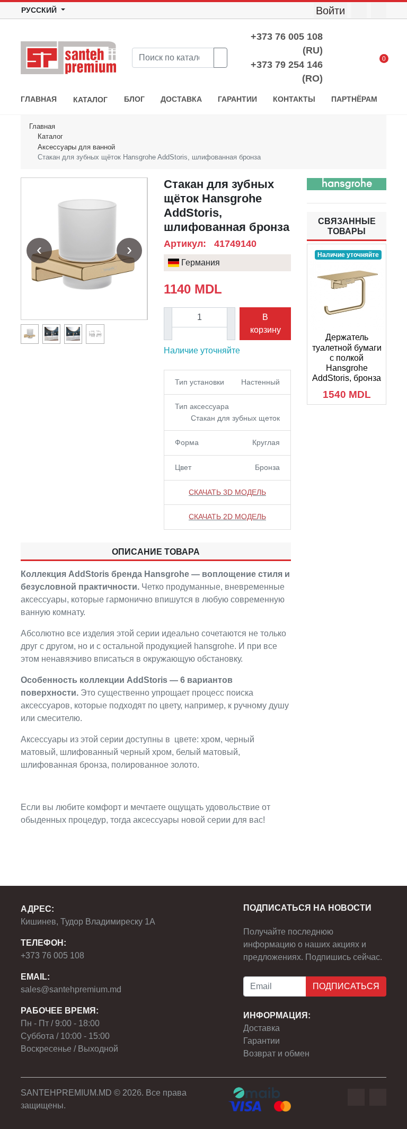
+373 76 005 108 (52, 955)
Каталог (50, 136)
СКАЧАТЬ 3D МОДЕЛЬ (227, 492)
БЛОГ (134, 99)
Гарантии (261, 1040)
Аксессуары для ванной (76, 147)
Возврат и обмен (276, 1053)
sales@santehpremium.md (71, 989)
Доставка (261, 1028)
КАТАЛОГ (90, 100)
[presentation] (39, 250)
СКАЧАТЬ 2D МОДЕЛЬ (227, 516)
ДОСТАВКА (181, 99)
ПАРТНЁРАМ (354, 99)
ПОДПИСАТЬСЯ (346, 986)
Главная (42, 126)
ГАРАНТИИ (237, 99)
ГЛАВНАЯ (39, 99)
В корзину (265, 323)
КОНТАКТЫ (294, 99)
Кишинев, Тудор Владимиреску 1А (88, 921)
